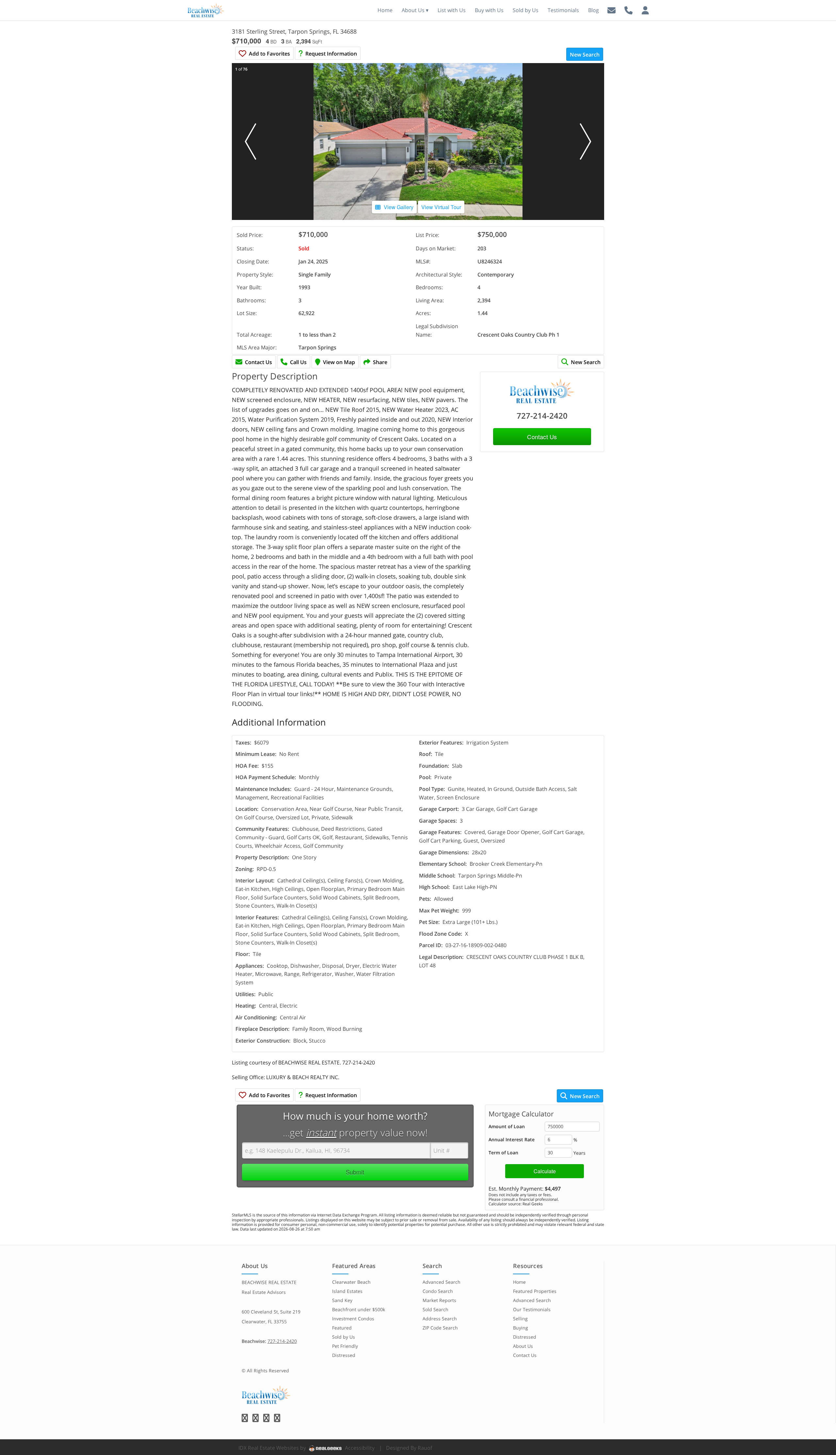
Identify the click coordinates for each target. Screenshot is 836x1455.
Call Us (298, 362)
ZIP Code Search (440, 1328)
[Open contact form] (611, 9)
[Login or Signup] (645, 9)
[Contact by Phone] (628, 9)
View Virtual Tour (441, 207)
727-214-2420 (542, 415)
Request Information (331, 53)
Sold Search (435, 1309)
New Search (585, 54)
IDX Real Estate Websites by (272, 1447)
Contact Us (258, 362)
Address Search (440, 1318)
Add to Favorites (269, 53)
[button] (250, 141)
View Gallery (398, 207)
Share (380, 362)
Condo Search (438, 1291)
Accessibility (360, 1447)
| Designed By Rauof (405, 1447)
